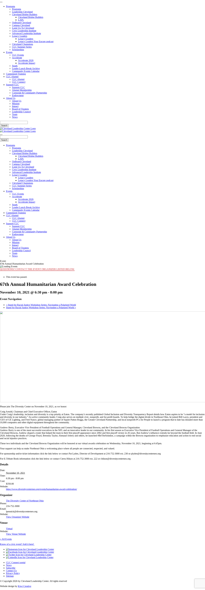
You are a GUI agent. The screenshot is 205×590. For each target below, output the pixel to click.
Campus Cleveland (21, 25)
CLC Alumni (12, 76)
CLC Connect (18, 82)
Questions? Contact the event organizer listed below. (37, 269)
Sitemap (10, 576)
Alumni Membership (22, 90)
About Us (10, 98)
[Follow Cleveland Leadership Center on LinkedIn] (29, 557)
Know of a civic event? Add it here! (17, 544)
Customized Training (16, 74)
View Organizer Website (17, 517)
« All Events (6, 539)
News (15, 117)
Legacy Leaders (19, 36)
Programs (10, 6)
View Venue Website (16, 534)
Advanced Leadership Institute (26, 33)
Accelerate (17, 57)
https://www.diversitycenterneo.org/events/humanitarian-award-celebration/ (41, 489)
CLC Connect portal (15, 562)
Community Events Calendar (25, 71)
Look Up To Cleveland (23, 28)
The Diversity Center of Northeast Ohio (25, 500)
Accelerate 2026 (25, 60)
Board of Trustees (20, 109)
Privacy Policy (13, 573)
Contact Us (11, 570)
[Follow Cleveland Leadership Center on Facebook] (30, 552)
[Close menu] (1, 2)
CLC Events (18, 55)
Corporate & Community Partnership (29, 92)
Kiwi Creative (24, 586)
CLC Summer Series (22, 47)
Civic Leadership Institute (24, 30)
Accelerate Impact (26, 63)
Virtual (9, 528)
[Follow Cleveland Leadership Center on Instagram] (30, 549)
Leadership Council (21, 111)
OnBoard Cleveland (21, 22)
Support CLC (12, 84)
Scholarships (18, 49)
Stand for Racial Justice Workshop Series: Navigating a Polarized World (41, 305)
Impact (15, 106)
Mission (16, 103)
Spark (15, 65)
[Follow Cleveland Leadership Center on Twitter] (28, 554)
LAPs (21, 20)
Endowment (18, 95)
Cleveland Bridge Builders (24, 14)
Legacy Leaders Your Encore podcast (35, 41)
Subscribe (10, 568)
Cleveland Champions (22, 44)
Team (14, 114)
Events (9, 52)
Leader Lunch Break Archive (26, 68)
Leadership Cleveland (22, 11)
